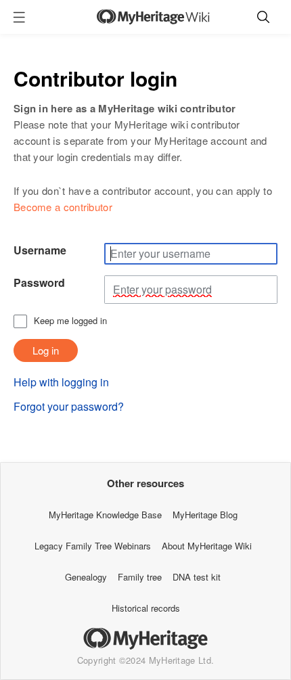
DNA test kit (197, 576)
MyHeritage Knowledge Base (105, 514)
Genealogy (86, 576)
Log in (45, 350)
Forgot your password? (69, 406)
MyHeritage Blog (205, 514)
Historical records (146, 608)
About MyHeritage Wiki (207, 545)
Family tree (140, 576)
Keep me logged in (70, 321)
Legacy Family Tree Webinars (93, 545)
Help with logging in (61, 382)
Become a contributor (63, 207)
